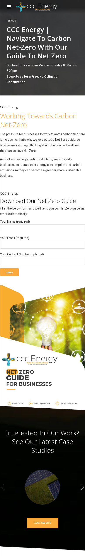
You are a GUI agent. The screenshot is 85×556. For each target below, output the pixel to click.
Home (12, 21)
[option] (42, 487)
